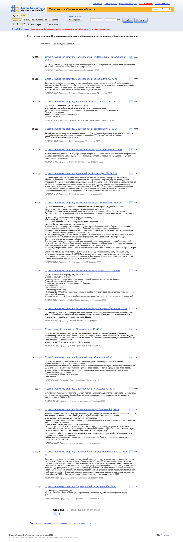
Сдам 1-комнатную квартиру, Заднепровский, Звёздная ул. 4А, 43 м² (81, 79)
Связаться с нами (162, 4)
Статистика (97, 4)
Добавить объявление (55, 537)
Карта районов (111, 4)
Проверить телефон (128, 4)
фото (134, 57)
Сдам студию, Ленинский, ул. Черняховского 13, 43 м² (73, 329)
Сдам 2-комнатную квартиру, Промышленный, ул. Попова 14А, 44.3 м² (82, 270)
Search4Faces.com (20, 29)
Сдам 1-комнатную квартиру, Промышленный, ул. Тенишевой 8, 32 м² (82, 409)
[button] (64, 43)
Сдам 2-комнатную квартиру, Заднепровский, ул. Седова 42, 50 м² (80, 389)
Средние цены (74, 16)
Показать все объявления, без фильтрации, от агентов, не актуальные (60, 523)
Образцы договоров (26, 537)
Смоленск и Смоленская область (72, 9)
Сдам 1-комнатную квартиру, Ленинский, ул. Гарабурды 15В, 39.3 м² (81, 173)
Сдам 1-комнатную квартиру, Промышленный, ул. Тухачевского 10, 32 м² (83, 202)
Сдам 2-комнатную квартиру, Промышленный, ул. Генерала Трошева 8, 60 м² (86, 308)
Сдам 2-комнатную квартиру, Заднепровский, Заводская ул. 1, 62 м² (81, 129)
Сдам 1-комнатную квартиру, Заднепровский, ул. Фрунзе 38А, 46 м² (80, 486)
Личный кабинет (146, 4)
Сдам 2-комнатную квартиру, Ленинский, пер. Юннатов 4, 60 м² (78, 357)
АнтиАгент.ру (165, 535)
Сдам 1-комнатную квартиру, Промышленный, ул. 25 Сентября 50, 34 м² (83, 149)
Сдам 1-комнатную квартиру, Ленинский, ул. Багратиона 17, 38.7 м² (80, 101)
